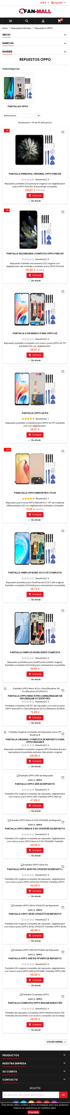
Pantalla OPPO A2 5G (35, 413)
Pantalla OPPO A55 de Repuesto (35, 784)
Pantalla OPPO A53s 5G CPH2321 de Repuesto (35, 869)
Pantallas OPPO (18, 106)
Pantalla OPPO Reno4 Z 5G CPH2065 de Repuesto (35, 828)
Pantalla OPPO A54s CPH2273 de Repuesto (35, 914)
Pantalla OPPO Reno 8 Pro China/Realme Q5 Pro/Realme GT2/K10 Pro (35, 697)
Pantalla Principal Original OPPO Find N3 (35, 173)
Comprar (35, 195)
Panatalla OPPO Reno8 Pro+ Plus (35, 492)
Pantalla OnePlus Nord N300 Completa (35, 652)
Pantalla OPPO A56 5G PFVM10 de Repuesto (35, 958)
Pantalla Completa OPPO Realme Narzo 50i (35, 1003)
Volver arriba (56, 1041)
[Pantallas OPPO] (17, 88)
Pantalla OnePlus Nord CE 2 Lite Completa (35, 572)
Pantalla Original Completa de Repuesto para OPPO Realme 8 (35, 741)
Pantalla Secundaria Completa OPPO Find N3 (35, 253)
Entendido (33, 1112)
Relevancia (22, 116)
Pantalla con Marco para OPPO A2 (35, 333)
